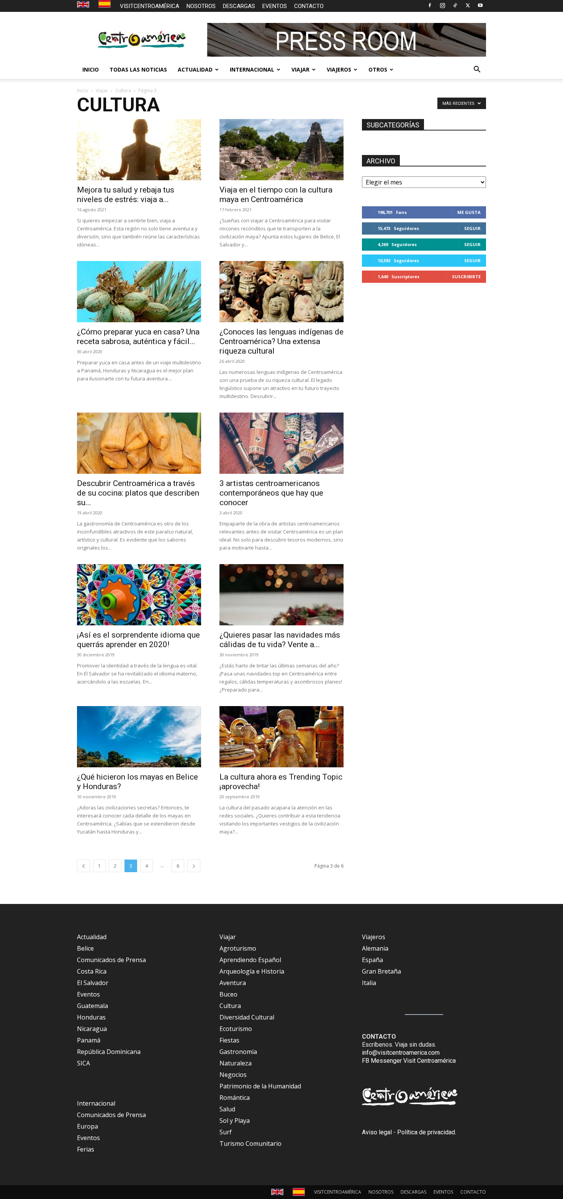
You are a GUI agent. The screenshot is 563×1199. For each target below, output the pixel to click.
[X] (467, 5)
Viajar (102, 90)
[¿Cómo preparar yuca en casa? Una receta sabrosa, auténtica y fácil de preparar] (139, 291)
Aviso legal (377, 1132)
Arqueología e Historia (251, 971)
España (372, 960)
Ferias (85, 1149)
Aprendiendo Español (250, 960)
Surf (225, 1132)
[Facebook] (429, 5)
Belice (85, 948)
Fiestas (229, 1040)
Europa (87, 1126)
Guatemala (92, 1006)
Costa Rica (91, 971)
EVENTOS (274, 6)
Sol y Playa (234, 1120)
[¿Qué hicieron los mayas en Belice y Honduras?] (139, 736)
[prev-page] (83, 866)
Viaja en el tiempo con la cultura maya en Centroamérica (275, 194)
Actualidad (91, 937)
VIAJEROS (339, 69)
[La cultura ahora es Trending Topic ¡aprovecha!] (281, 736)
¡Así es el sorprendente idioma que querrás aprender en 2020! (138, 639)
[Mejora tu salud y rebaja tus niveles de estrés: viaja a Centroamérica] (139, 149)
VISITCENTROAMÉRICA (149, 6)
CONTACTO (309, 6)
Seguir (472, 228)
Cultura (123, 90)
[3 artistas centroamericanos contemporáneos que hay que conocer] (281, 443)
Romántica (234, 1097)
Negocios (233, 1074)
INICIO (90, 69)
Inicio (82, 90)
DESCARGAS (239, 6)
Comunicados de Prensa (111, 960)
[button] (477, 70)
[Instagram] (442, 5)
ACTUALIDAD (195, 69)
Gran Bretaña (381, 971)
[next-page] (193, 866)
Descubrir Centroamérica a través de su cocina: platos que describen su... (138, 493)
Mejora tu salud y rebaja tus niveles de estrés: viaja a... (125, 194)
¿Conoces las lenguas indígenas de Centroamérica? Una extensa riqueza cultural (281, 341)
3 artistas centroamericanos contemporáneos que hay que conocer (271, 493)
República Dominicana (109, 1051)
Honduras (91, 1017)
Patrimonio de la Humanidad (260, 1086)
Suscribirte (466, 276)
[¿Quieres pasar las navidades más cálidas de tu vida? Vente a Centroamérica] (281, 594)
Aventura (232, 983)
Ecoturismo (235, 1028)
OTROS (377, 69)
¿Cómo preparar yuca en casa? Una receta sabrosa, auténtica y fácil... (138, 336)
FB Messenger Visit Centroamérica (409, 1060)
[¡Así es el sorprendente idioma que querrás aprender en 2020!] (139, 594)
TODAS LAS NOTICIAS (138, 69)
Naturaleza (235, 1063)
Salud (227, 1109)
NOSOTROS (201, 6)
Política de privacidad (426, 1132)
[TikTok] (455, 5)
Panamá (88, 1040)
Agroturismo (237, 948)
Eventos (88, 994)
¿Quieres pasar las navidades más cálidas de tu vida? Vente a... (279, 639)
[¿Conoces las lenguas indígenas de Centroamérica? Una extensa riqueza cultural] (281, 291)
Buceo (228, 994)
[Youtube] (480, 5)
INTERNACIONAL (252, 69)
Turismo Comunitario (250, 1143)
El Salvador (92, 983)
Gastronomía (238, 1051)
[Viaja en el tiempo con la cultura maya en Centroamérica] (281, 149)
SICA (83, 1063)
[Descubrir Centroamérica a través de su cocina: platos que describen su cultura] (139, 443)
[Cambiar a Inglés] (84, 5)
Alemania (375, 948)
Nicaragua (92, 1028)
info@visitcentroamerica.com (401, 1052)
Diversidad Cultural (246, 1017)
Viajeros (373, 937)
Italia (369, 983)
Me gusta (469, 212)
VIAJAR (300, 69)
